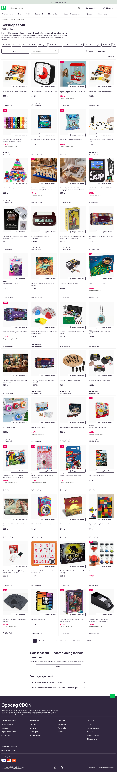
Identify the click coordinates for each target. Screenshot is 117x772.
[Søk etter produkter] (79, 8)
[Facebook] (62, 767)
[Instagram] (55, 767)
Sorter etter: (93, 51)
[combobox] (45, 8)
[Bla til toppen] (112, 696)
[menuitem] (7, 14)
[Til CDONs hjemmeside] (3, 8)
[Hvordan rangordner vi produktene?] (86, 51)
